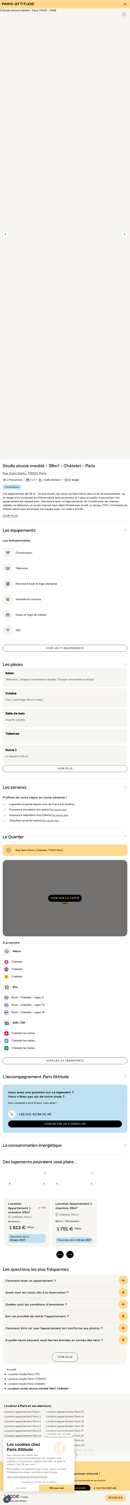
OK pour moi (56, 1488)
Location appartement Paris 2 (22, 1416)
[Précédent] (5, 234)
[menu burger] (125, 4)
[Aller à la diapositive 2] (29, 1192)
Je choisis (21, 1488)
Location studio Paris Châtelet (26, 1384)
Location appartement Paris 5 (22, 1431)
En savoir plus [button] (59, 809)
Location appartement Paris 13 (65, 1412)
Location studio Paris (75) (24, 1374)
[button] (7, 1499)
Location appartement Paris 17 (65, 1431)
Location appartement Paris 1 (22, 1412)
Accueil (11, 1369)
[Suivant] (124, 234)
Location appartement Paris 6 (22, 1435)
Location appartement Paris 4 (22, 1426)
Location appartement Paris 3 (22, 1421)
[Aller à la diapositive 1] (25, 1192)
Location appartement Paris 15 (65, 1421)
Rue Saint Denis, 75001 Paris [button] (25, 473)
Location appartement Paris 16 (65, 1426)
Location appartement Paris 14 (65, 1416)
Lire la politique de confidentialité (27, 1477)
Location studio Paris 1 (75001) (27, 1379)
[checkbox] (124, 14)
